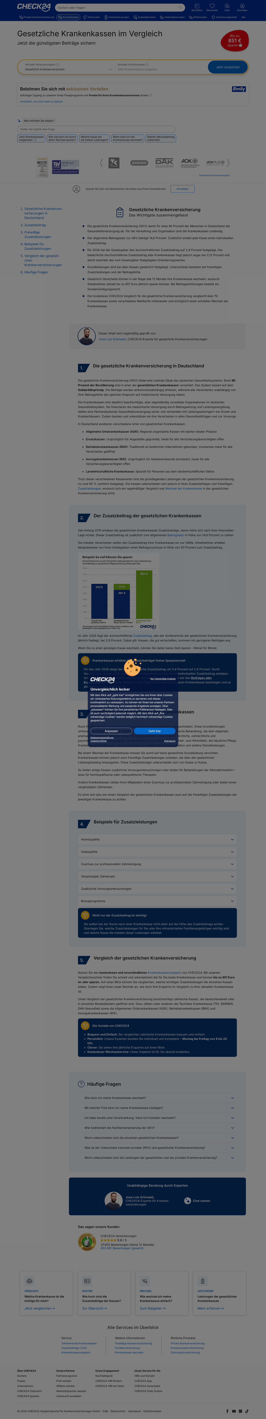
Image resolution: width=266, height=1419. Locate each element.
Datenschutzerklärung (101, 737)
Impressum (170, 740)
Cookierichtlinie (98, 740)
